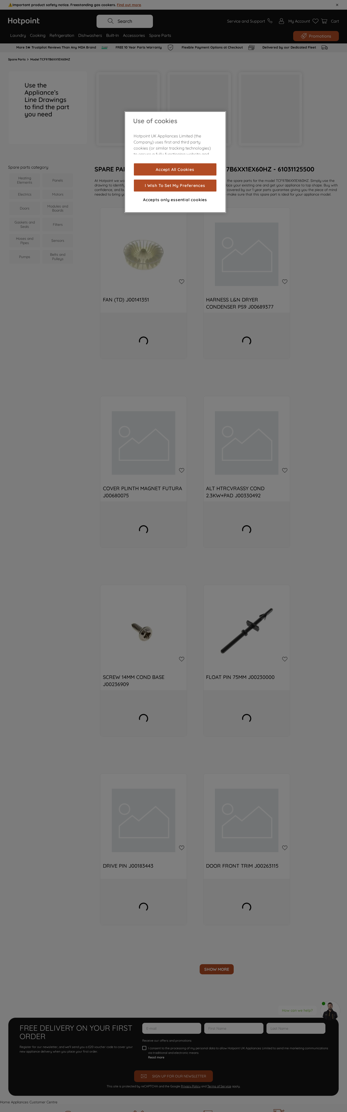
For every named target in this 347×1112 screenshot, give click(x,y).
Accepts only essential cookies (175, 199)
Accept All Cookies (175, 169)
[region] (175, 162)
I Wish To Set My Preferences (175, 185)
